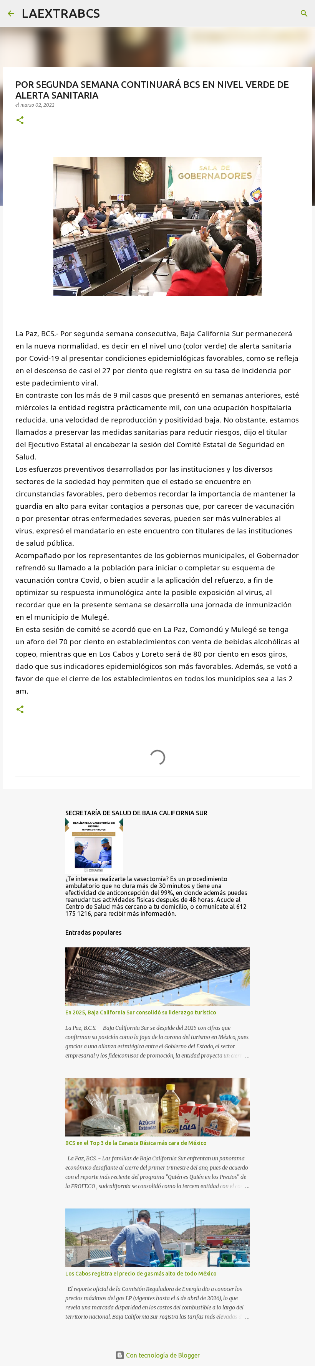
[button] (20, 121)
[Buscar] (110, 13)
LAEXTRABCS (61, 13)
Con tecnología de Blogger (162, 1355)
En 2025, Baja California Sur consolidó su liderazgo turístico (140, 1012)
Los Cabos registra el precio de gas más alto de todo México (141, 1273)
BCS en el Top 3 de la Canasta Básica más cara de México (136, 1143)
